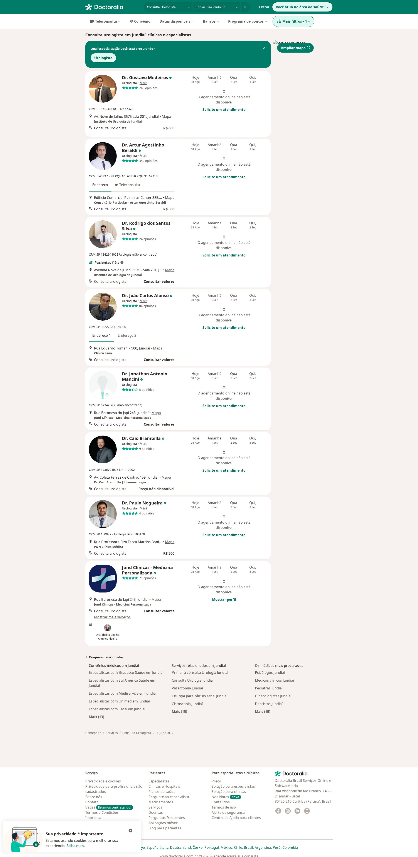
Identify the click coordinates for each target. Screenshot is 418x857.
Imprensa (93, 817)
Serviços (112, 733)
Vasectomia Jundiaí (187, 688)
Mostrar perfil (224, 599)
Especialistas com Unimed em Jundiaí (119, 701)
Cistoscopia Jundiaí (187, 703)
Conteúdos (221, 802)
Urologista (103, 57)
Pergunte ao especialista (168, 796)
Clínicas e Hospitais (164, 786)
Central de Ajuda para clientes (236, 817)
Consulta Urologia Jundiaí (193, 680)
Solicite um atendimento (224, 109)
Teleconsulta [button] (129, 184)
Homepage (93, 733)
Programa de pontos (246, 21)
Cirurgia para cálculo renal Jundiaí (199, 696)
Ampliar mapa (293, 47)
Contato (92, 802)
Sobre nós (93, 796)
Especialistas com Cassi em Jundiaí (117, 709)
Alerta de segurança (228, 812)
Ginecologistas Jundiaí (273, 696)
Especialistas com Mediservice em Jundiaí (123, 693)
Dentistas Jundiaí (269, 703)
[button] (264, 48)
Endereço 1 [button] (101, 335)
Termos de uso (224, 807)
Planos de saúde (161, 791)
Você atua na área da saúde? (300, 7)
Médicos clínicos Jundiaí (274, 680)
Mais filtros (294, 21)
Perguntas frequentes (166, 817)
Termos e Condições (102, 812)
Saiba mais (75, 845)
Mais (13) (96, 716)
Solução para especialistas (233, 786)
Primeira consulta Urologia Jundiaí (200, 672)
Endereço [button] (100, 184)
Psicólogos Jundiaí (270, 672)
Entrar (264, 7)
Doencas (155, 812)
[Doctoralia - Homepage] (112, 6)
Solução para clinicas (229, 791)
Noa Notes (225, 796)
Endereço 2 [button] (127, 335)
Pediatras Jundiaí (269, 688)
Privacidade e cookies (103, 781)
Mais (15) (179, 711)
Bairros (209, 21)
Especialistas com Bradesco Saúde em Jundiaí (126, 672)
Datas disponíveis (175, 21)
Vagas (108, 807)
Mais (143, 82)
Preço (216, 781)
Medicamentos (160, 802)
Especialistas (158, 781)
